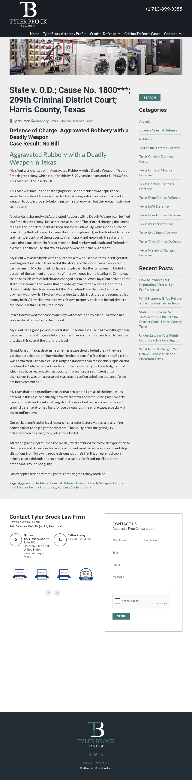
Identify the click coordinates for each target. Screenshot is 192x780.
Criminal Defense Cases (142, 34)
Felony (118, 483)
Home (34, 34)
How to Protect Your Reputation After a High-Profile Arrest (157, 285)
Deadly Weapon (100, 483)
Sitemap (87, 762)
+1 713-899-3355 (163, 9)
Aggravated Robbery (33, 483)
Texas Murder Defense (156, 224)
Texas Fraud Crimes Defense (160, 215)
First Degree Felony (24, 487)
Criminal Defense (103, 34)
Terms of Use (101, 762)
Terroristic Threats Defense (160, 148)
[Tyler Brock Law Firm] (28, 26)
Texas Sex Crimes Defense (158, 233)
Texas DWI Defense (154, 206)
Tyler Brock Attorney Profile (64, 34)
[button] (180, 34)
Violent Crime (81, 487)
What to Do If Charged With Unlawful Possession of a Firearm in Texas (159, 354)
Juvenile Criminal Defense (158, 130)
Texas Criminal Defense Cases (72, 121)
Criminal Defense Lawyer (68, 483)
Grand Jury (48, 487)
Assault (144, 121)
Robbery (42, 121)
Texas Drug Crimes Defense (159, 197)
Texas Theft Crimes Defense (160, 241)
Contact (170, 34)
